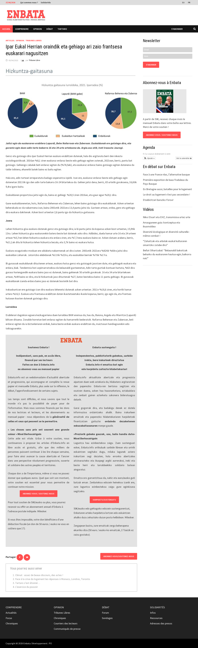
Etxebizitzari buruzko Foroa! (158, 200)
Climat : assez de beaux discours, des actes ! (39, 575)
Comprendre (22, 28)
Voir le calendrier (183, 158)
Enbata (27, 643)
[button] (149, 158)
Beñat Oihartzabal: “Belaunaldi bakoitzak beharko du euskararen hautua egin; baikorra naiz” (167, 254)
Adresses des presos (161, 623)
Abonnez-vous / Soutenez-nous (38, 493)
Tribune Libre (34, 60)
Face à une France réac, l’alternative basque (166, 174)
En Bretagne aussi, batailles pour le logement (167, 189)
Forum (105, 612)
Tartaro (62, 28)
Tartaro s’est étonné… (27, 583)
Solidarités (46, 2)
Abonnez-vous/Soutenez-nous (118, 556)
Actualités (11, 612)
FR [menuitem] (189, 2)
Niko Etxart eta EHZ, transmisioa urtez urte (166, 217)
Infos (153, 612)
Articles (10, 40)
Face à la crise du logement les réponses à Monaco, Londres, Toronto (52, 579)
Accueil (6, 28)
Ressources (156, 618)
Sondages (107, 618)
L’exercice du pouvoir (26, 587)
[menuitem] (184, 2)
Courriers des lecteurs (65, 623)
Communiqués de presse (67, 628)
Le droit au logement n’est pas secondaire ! (166, 194)
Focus (9, 618)
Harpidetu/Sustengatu (104, 499)
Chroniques (12, 623)
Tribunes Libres (34, 40)
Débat (49, 28)
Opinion (37, 28)
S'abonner (177, 28)
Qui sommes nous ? (29, 2)
